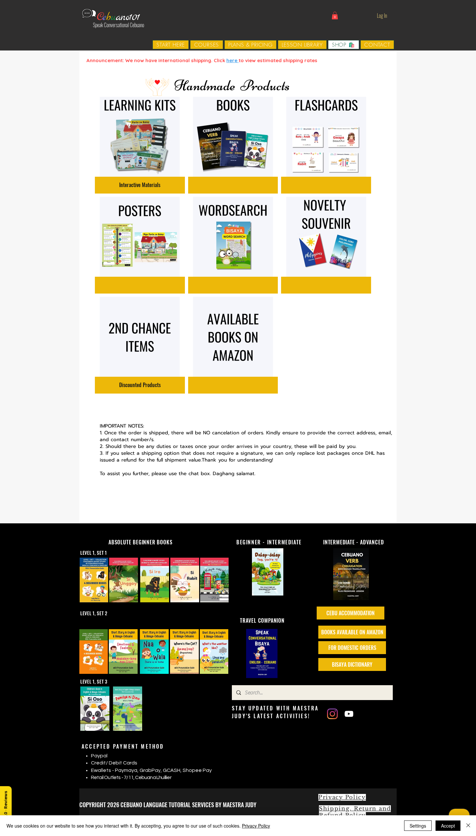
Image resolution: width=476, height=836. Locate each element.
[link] (335, 15)
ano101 (128, 17)
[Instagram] (332, 713)
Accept (448, 825)
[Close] (468, 825)
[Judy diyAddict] (349, 713)
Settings (418, 825)
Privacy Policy (256, 825)
